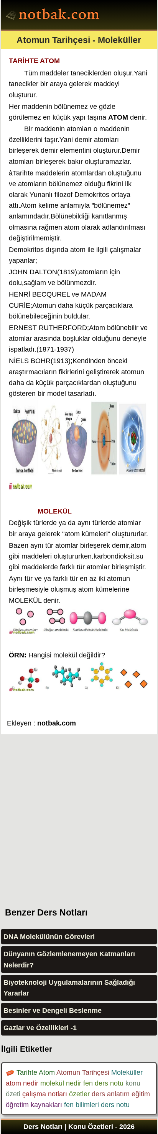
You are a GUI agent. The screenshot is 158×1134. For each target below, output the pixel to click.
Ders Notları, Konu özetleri (53, 16)
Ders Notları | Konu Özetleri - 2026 (79, 1127)
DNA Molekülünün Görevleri (49, 937)
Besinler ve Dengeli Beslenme (52, 1010)
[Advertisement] (79, 813)
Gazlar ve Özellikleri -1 (40, 1028)
